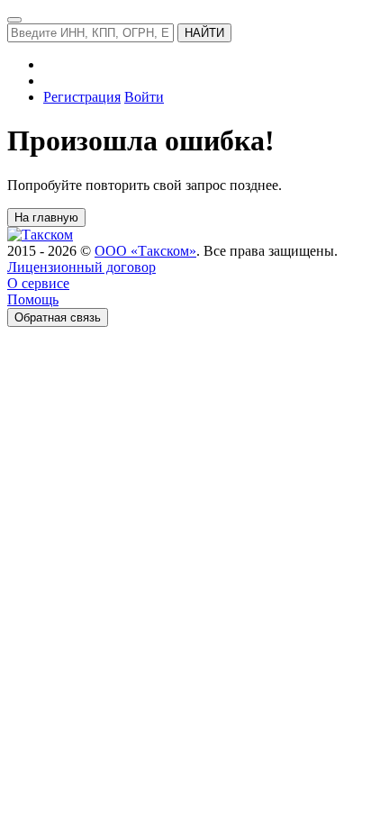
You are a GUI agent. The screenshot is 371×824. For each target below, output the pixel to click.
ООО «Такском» (145, 250)
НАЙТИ (204, 33)
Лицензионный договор (81, 267)
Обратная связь (57, 317)
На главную (46, 217)
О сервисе (38, 283)
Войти (144, 96)
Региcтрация (82, 96)
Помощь (33, 299)
